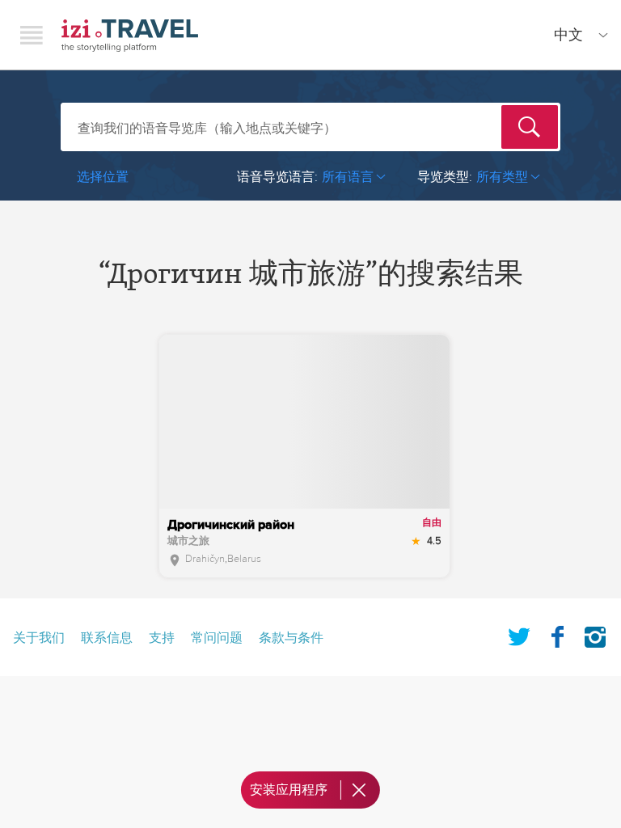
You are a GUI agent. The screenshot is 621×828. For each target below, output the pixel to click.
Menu (31, 35)
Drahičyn (205, 558)
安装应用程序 (288, 790)
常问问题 (217, 638)
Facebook (557, 634)
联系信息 (107, 638)
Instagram (595, 634)
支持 (162, 638)
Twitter (519, 634)
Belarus (244, 558)
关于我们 (39, 638)
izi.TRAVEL (129, 35)
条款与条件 (291, 638)
